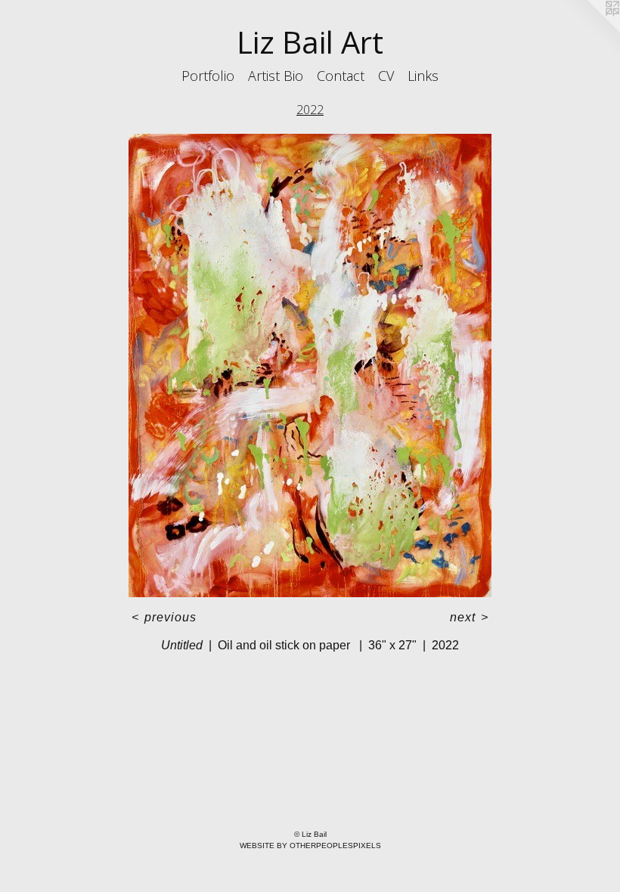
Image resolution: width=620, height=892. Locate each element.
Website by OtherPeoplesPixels (310, 845)
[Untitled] (310, 365)
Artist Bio (275, 76)
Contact (340, 76)
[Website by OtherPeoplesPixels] (590, 30)
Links (423, 76)
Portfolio (207, 76)
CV (386, 76)
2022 (310, 109)
